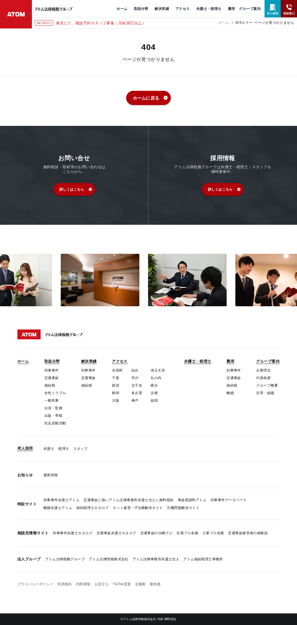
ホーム (223, 22)
